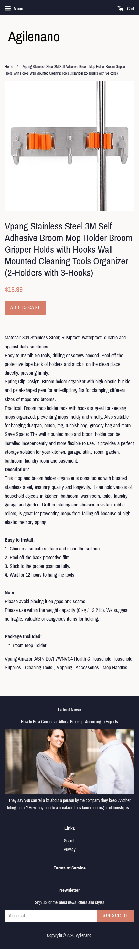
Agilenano (83, 935)
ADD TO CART (25, 307)
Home (9, 66)
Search (69, 840)
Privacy (70, 849)
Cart (130, 8)
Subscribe (116, 915)
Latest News (69, 709)
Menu (18, 8)
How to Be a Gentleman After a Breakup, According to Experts (69, 722)
